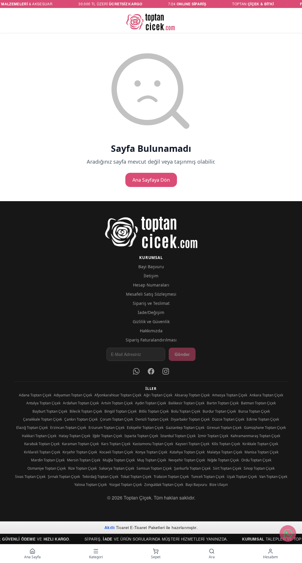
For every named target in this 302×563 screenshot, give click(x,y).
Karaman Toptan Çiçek (80, 443)
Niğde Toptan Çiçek (223, 460)
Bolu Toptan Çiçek (185, 411)
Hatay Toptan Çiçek (74, 435)
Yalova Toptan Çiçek (90, 484)
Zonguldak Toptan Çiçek (163, 484)
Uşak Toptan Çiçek (242, 476)
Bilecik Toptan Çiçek (86, 411)
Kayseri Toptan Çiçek (192, 443)
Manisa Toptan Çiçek (261, 452)
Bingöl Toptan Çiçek (120, 411)
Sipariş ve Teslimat (151, 303)
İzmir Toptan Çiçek (213, 435)
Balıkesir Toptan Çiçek (186, 403)
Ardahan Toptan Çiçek (81, 403)
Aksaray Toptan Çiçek (192, 395)
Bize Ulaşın (218, 484)
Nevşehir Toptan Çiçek (186, 460)
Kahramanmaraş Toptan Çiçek (255, 435)
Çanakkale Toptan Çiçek (42, 419)
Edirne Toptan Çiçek (263, 419)
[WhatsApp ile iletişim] (288, 533)
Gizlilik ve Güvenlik (151, 321)
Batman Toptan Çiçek (258, 403)
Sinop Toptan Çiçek (259, 468)
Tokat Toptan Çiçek (136, 476)
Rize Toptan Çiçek (82, 468)
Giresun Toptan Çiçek (224, 427)
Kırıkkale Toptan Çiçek (260, 443)
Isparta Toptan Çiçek (141, 435)
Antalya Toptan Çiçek (43, 403)
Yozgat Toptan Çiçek (125, 484)
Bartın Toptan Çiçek (223, 403)
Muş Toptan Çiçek (151, 460)
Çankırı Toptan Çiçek (81, 419)
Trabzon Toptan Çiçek (171, 476)
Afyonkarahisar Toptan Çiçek (117, 395)
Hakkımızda (151, 330)
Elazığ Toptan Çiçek (32, 427)
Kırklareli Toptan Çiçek (42, 452)
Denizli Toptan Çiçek (151, 419)
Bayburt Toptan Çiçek (49, 411)
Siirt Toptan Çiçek (227, 468)
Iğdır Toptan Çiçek (107, 435)
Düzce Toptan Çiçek (228, 419)
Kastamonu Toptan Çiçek (153, 443)
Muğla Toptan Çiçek (119, 460)
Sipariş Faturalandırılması (151, 340)
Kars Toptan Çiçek (115, 443)
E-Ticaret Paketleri (147, 527)
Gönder (182, 354)
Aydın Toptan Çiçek (150, 403)
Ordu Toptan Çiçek (256, 460)
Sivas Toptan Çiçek (30, 476)
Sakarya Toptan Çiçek (116, 468)
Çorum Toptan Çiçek (116, 419)
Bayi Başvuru (151, 266)
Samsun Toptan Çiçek (154, 468)
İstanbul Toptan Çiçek (178, 435)
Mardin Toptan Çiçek (48, 460)
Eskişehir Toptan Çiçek (145, 427)
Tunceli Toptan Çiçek (207, 476)
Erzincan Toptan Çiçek (68, 427)
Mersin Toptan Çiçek (83, 460)
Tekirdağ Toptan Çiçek (100, 476)
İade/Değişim (151, 312)
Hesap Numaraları (151, 285)
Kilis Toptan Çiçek (226, 443)
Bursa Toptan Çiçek (254, 411)
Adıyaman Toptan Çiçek (73, 395)
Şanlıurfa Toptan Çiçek (192, 468)
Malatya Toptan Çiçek (224, 452)
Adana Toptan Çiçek (35, 395)
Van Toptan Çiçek (273, 476)
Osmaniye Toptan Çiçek (46, 468)
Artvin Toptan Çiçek (117, 403)
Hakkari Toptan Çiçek (39, 435)
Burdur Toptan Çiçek (219, 411)
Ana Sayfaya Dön (151, 180)
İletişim (151, 276)
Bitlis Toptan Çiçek (154, 411)
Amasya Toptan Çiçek (229, 395)
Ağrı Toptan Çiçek (158, 395)
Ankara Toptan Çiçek (266, 395)
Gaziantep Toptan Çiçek (185, 427)
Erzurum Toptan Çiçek (106, 427)
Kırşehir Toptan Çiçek (80, 452)
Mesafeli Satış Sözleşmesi (151, 294)
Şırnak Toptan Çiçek (64, 476)
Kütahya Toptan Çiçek (187, 452)
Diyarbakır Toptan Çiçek (190, 419)
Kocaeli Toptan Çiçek (116, 452)
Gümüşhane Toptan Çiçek (265, 427)
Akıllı (109, 527)
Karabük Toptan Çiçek (42, 443)
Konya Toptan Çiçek (151, 452)
